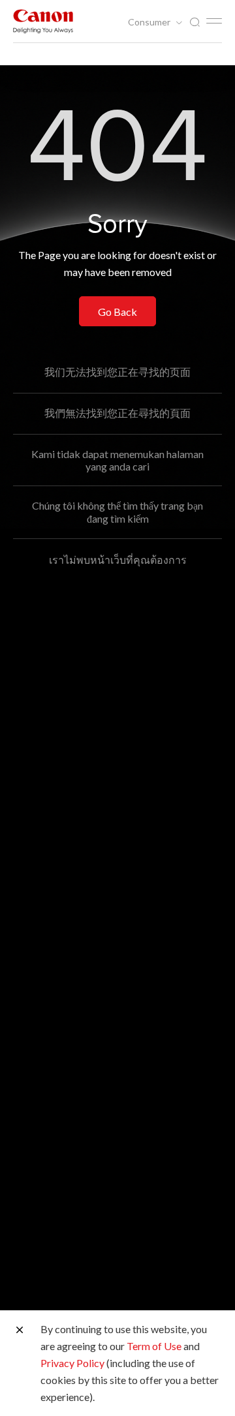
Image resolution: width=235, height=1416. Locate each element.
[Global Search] (194, 22)
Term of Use (154, 1346)
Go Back (117, 311)
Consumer (150, 22)
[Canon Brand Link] (43, 21)
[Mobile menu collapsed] (214, 20)
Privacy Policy (72, 1363)
